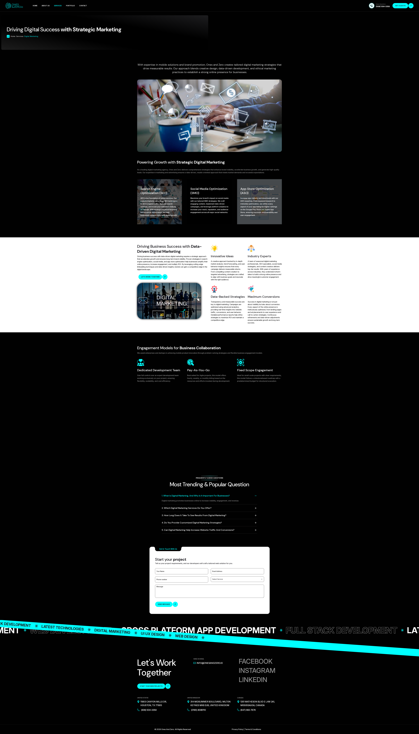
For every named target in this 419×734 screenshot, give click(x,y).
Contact (83, 6)
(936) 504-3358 (383, 6)
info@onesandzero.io (210, 663)
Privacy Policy (237, 729)
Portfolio (70, 6)
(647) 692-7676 (248, 710)
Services (58, 6)
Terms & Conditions (253, 729)
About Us (46, 6)
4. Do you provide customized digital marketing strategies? (192, 522)
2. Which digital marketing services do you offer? (186, 508)
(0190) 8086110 (198, 710)
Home (35, 6)
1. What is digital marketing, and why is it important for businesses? (196, 495)
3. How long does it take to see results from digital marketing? (194, 515)
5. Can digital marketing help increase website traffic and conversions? (198, 530)
